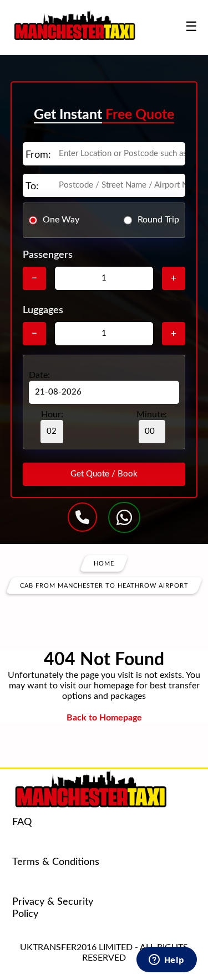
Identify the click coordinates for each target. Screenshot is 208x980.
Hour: (52, 414)
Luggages (43, 310)
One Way (61, 219)
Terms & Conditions (55, 862)
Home (104, 563)
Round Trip (158, 219)
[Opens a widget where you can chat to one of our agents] (166, 960)
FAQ (22, 822)
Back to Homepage (104, 717)
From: (38, 155)
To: (32, 186)
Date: (39, 375)
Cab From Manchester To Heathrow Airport (104, 585)
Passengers (48, 255)
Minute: (151, 414)
